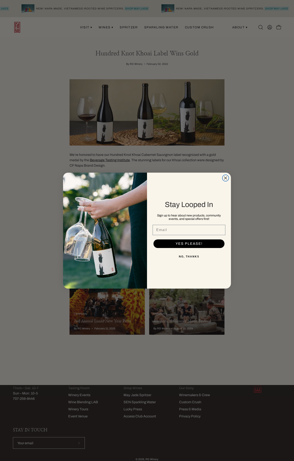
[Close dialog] (225, 178)
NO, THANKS (189, 256)
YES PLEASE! (189, 243)
